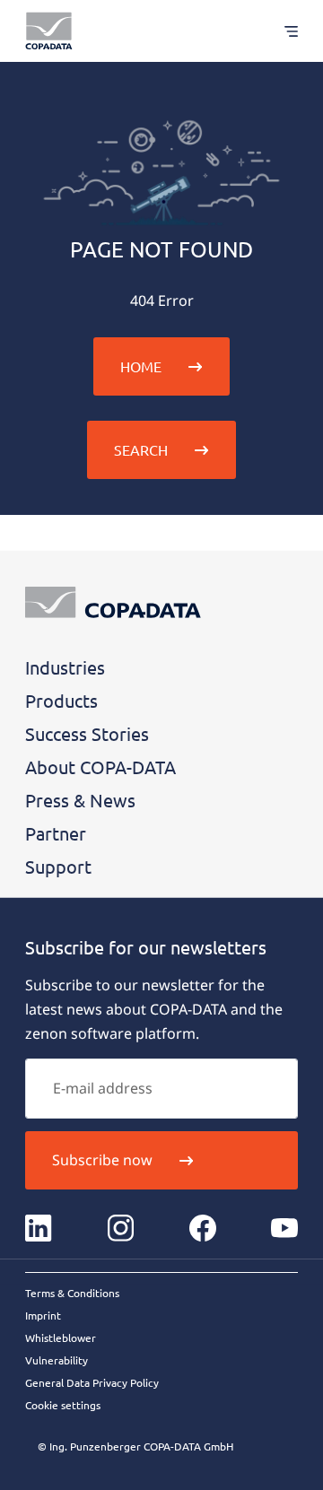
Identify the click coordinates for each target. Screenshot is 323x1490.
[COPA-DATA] (49, 31)
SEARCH (141, 449)
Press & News (80, 800)
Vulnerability (56, 1360)
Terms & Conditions (72, 1292)
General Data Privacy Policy (92, 1382)
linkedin (38, 1228)
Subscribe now (102, 1160)
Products (61, 700)
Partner (55, 833)
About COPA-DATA (100, 766)
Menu (282, 31)
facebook (202, 1228)
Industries (65, 667)
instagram (120, 1228)
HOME (141, 366)
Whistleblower (60, 1337)
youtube (284, 1228)
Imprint (43, 1315)
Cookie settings (62, 1405)
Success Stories (87, 733)
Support (58, 866)
